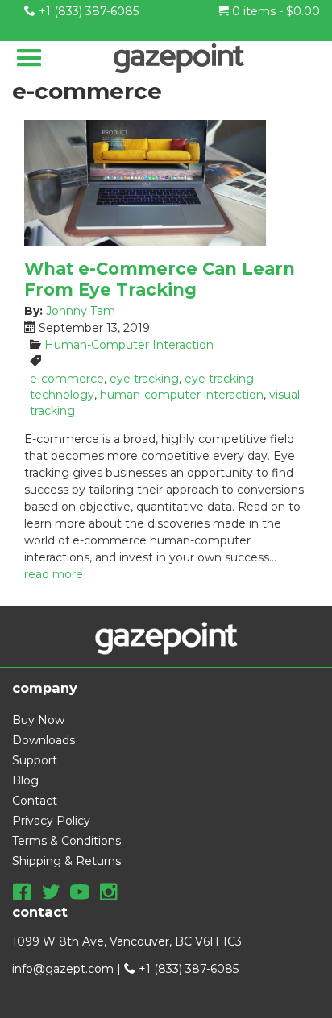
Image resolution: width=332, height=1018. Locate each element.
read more (53, 574)
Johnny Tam (80, 311)
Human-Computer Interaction (129, 344)
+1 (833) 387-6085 (87, 11)
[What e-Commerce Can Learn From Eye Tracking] (166, 183)
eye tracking (144, 378)
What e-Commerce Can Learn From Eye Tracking (159, 279)
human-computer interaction (182, 394)
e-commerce (67, 378)
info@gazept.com (63, 969)
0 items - (274, 11)
